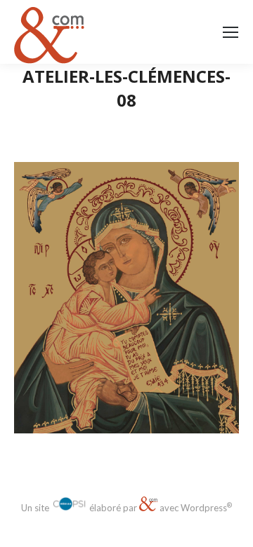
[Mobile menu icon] (230, 32)
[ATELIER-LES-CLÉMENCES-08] (126, 297)
